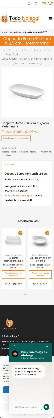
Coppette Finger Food (11, 152)
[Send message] (46, 407)
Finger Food (12, 54)
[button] (25, 294)
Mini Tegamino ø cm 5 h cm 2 (40, 259)
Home (5, 50)
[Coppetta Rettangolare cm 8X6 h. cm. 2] (13, 240)
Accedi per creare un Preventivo (16, 138)
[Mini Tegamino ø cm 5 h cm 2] (40, 240)
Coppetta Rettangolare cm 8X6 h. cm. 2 (13, 260)
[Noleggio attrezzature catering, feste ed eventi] (20, 18)
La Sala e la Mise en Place (25, 50)
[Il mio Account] (36, 3)
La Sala (46, 50)
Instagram (27, 195)
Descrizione (9, 164)
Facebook (13, 195)
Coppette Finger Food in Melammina (35, 152)
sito (15, 190)
